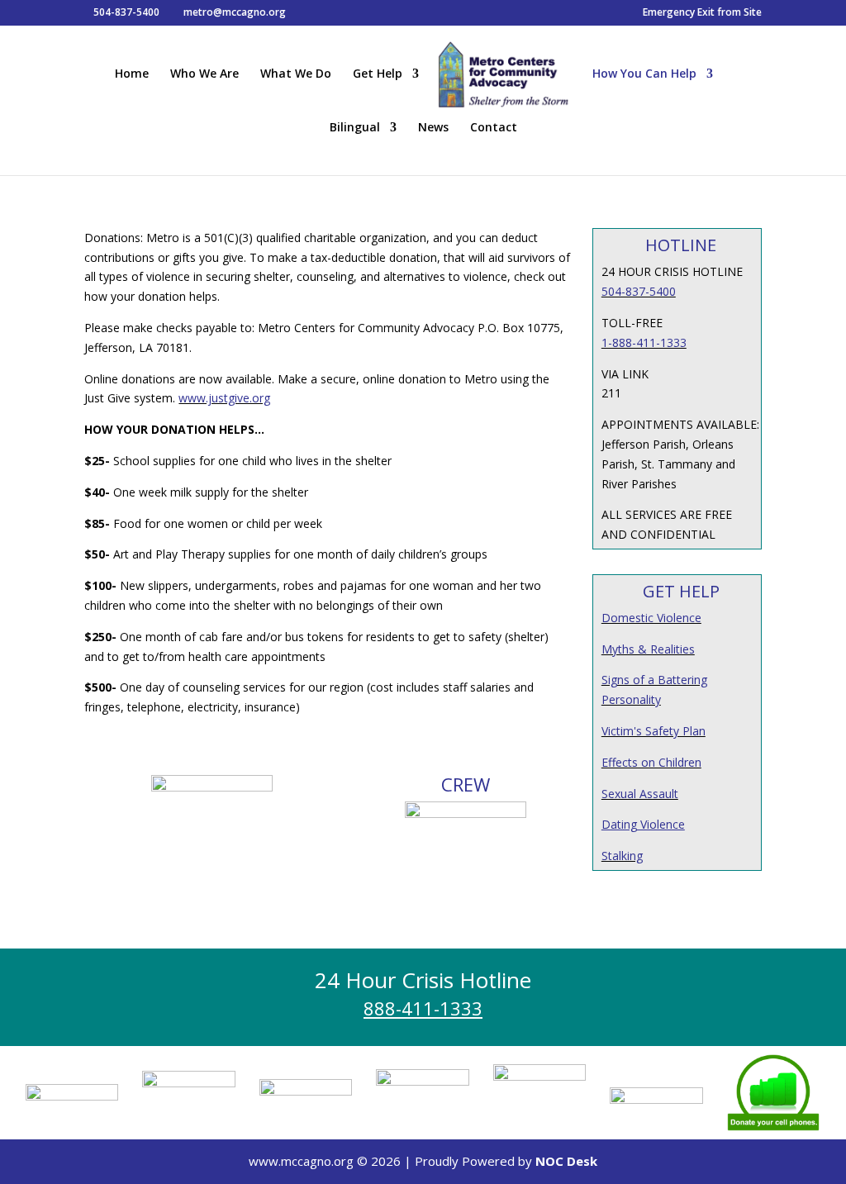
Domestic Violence (651, 617)
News (433, 128)
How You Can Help (644, 74)
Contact (493, 128)
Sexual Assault (639, 793)
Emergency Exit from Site (702, 13)
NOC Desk (566, 1161)
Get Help (377, 74)
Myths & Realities (648, 649)
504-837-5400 (638, 291)
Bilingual (355, 128)
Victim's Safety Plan (653, 731)
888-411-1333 (423, 1008)
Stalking (622, 855)
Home (132, 74)
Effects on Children (651, 762)
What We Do (295, 74)
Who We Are (204, 74)
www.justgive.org (224, 398)
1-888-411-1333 (644, 342)
